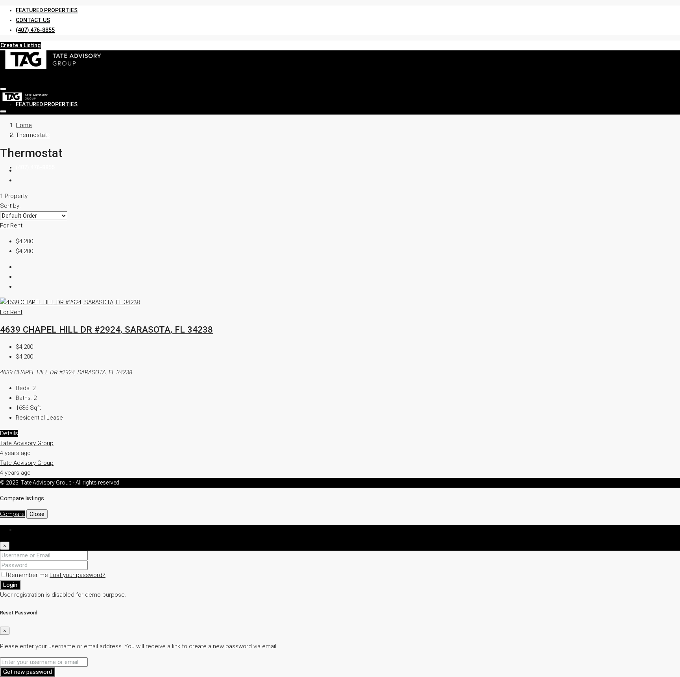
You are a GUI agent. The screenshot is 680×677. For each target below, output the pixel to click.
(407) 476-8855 (35, 30)
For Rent (11, 225)
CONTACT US (33, 20)
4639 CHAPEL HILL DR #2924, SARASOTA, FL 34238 (106, 329)
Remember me (29, 575)
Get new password (27, 671)
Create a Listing (20, 45)
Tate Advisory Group (27, 443)
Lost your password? (77, 575)
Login (10, 584)
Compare (12, 514)
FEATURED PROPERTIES (47, 10)
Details (9, 433)
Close (37, 514)
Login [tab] (23, 529)
